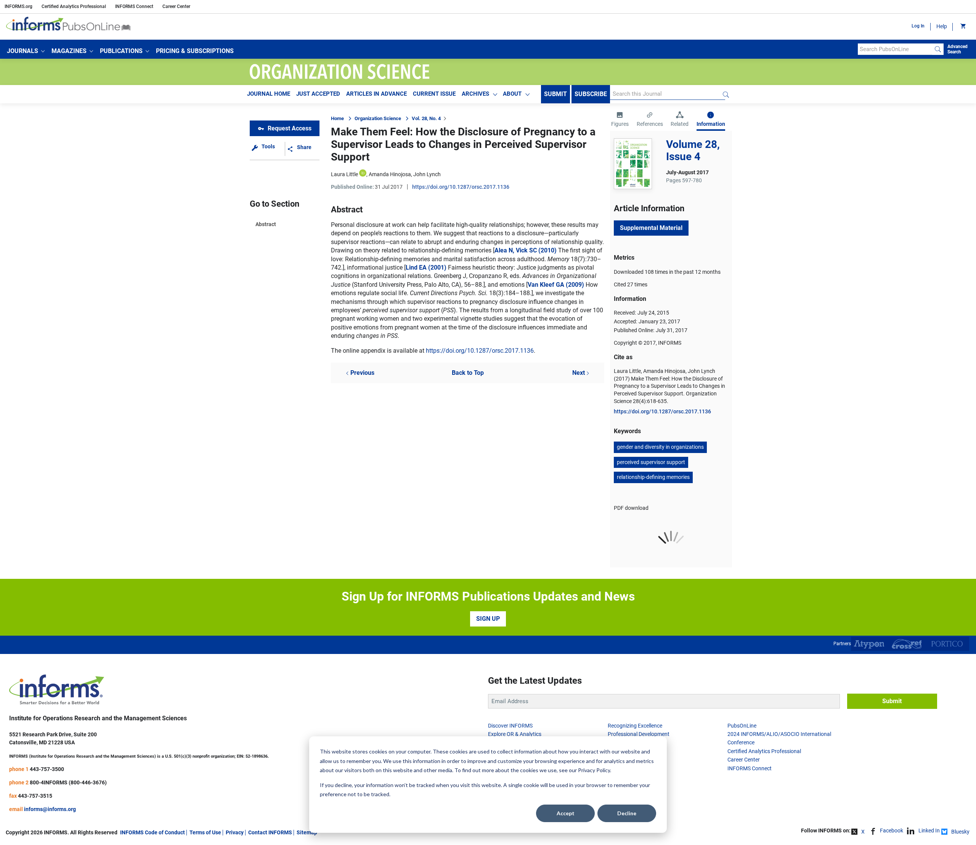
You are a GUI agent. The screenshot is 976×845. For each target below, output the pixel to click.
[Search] (938, 49)
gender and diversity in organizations (660, 447)
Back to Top (468, 372)
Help (941, 26)
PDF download (631, 508)
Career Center (176, 6)
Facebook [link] (891, 830)
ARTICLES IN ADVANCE (376, 93)
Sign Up (488, 618)
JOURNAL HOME (268, 93)
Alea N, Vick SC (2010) (525, 250)
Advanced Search (957, 49)
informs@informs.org (50, 809)
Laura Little (344, 174)
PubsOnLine (741, 726)
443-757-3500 (47, 769)
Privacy (235, 832)
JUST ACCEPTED (318, 93)
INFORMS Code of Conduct (152, 832)
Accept (566, 813)
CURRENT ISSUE (434, 93)
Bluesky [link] (960, 832)
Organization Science (378, 118)
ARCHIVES (475, 93)
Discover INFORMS (510, 726)
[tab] (620, 120)
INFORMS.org (18, 6)
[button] (25, 51)
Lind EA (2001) (426, 267)
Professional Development (638, 734)
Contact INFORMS (270, 832)
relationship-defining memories (653, 477)
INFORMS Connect (134, 6)
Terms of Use (205, 832)
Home (337, 118)
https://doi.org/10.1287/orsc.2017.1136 (460, 187)
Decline (626, 813)
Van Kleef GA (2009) (556, 284)
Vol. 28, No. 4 (426, 118)
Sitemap (307, 832)
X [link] (863, 832)
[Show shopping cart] (962, 27)
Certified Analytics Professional (74, 6)
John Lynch (427, 174)
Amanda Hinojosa (390, 174)
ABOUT (512, 93)
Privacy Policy (594, 770)
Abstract (265, 224)
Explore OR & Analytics (514, 734)
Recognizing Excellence (635, 726)
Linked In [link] (929, 830)
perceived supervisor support (651, 462)
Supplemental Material (651, 227)
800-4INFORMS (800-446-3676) (68, 782)
